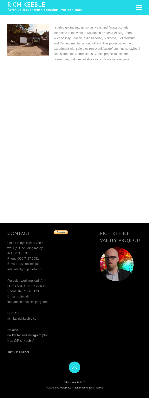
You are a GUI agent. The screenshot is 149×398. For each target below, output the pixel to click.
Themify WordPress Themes (88, 387)
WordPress (65, 387)
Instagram (34, 335)
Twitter (16, 335)
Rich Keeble (72, 382)
